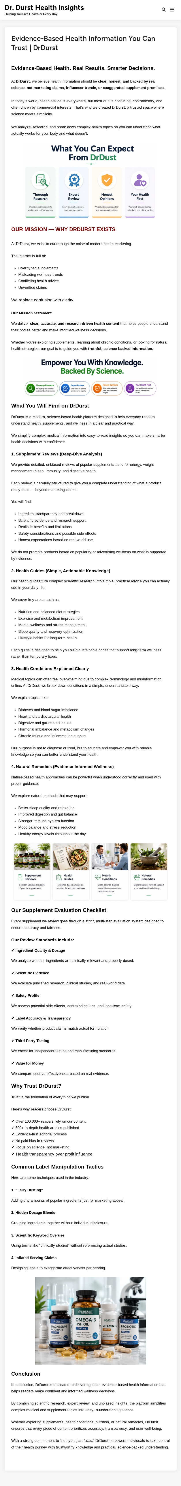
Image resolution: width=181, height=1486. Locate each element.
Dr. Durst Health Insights (44, 7)
